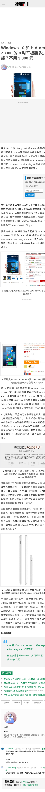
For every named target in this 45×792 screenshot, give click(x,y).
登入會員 (24, 782)
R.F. (8, 67)
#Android (16, 703)
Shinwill (11, 749)
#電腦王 (5, 703)
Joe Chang (12, 768)
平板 (9, 43)
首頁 (2, 43)
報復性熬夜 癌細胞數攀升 (16, 691)
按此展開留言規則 (30, 785)
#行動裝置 (37, 703)
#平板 (26, 703)
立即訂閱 (30, 195)
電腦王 (22, 4)
